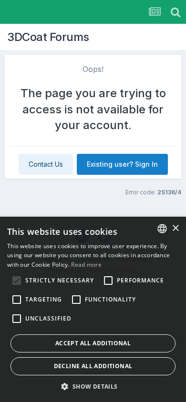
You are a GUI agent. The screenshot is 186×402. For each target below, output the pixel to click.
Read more (86, 265)
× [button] (175, 228)
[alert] (93, 309)
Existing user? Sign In (122, 164)
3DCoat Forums (48, 37)
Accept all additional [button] (93, 343)
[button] (92, 386)
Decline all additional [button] (93, 366)
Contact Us (46, 164)
